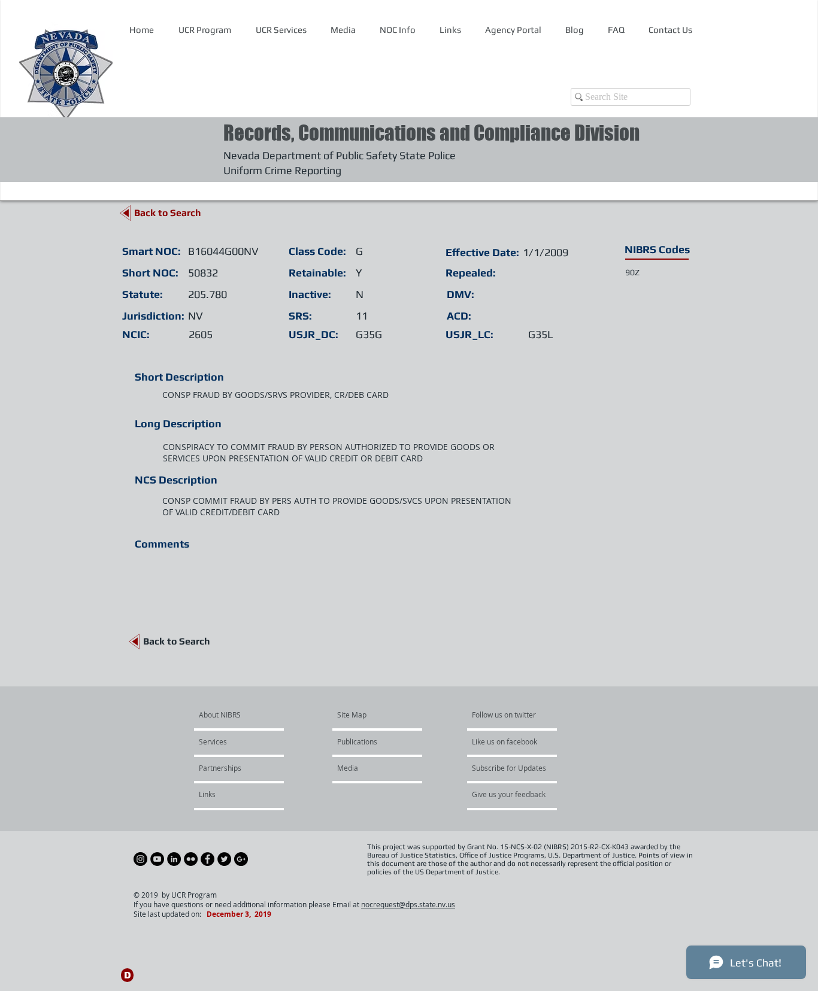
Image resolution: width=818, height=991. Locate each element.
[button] (397, 30)
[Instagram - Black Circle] (140, 859)
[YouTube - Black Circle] (157, 859)
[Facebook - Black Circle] (207, 859)
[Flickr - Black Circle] (191, 859)
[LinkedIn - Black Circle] (174, 859)
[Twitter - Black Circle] (224, 859)
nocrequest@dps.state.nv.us (408, 904)
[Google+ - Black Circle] (241, 859)
